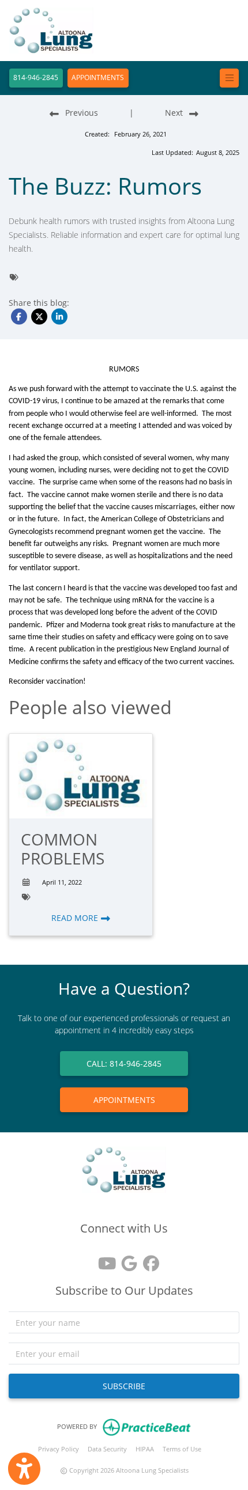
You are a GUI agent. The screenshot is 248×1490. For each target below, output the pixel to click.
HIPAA (145, 1448)
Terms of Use (182, 1448)
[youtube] (102, 1259)
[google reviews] (124, 1259)
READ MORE (75, 917)
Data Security (107, 1448)
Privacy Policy (58, 1448)
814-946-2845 (35, 77)
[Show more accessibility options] (24, 1468)
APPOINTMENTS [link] (124, 1099)
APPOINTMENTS (98, 77)
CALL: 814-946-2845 (124, 1063)
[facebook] (146, 1259)
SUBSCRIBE (124, 1386)
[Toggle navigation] (229, 78)
